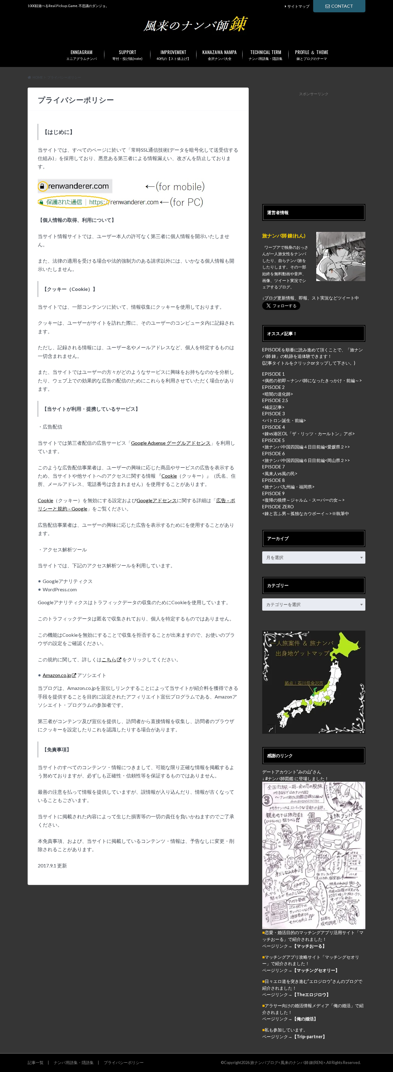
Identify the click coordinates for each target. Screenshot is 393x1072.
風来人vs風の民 (280, 473)
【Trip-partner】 (309, 1036)
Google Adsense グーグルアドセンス (171, 443)
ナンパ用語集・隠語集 (265, 54)
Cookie (169, 476)
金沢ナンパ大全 (219, 54)
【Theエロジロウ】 (311, 994)
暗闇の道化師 (277, 394)
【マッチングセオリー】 (316, 970)
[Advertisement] (313, 145)
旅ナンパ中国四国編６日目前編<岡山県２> (306, 460)
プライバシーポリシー (124, 1062)
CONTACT (342, 6)
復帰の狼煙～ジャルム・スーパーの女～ (303, 500)
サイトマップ (298, 6)
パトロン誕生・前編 (284, 420)
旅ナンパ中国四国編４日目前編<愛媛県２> (306, 446)
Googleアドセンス (157, 500)
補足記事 (273, 407)
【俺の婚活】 (305, 1018)
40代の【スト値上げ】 (174, 54)
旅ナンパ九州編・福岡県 (288, 486)
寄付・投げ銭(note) (127, 54)
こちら (109, 659)
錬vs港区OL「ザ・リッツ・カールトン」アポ (308, 433)
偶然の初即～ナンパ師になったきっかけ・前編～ (312, 380)
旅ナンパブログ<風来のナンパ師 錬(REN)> (287, 1062)
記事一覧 (36, 1062)
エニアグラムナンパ (81, 54)
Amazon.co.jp (57, 675)
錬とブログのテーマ (311, 54)
